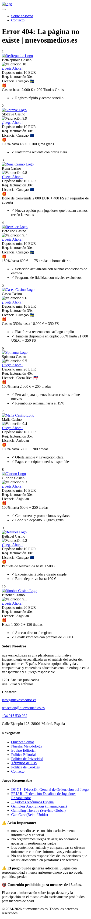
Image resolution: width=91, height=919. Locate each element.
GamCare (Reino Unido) (29, 815)
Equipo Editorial (23, 750)
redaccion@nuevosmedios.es (23, 708)
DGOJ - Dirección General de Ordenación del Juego (50, 789)
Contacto (17, 20)
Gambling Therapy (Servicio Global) (38, 810)
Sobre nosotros (22, 16)
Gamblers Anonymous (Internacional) (39, 806)
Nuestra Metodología (26, 746)
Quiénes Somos (22, 742)
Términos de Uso (24, 763)
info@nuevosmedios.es (19, 700)
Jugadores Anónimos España (32, 802)
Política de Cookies (25, 767)
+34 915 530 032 (14, 716)
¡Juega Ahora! (12, 68)
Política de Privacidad (27, 759)
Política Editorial (23, 755)
